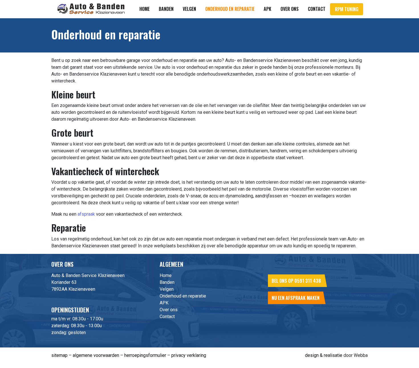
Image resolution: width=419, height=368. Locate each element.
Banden (166, 8)
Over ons (289, 8)
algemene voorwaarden (96, 355)
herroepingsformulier (145, 355)
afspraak (86, 214)
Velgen (189, 8)
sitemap (59, 355)
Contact (317, 8)
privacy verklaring (188, 355)
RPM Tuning (346, 9)
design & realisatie (323, 355)
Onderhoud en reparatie (230, 8)
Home (144, 8)
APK (267, 8)
